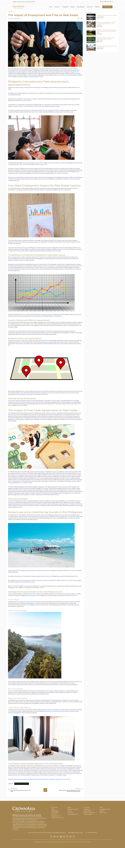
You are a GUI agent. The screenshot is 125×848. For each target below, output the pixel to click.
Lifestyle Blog (54, 810)
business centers (45, 342)
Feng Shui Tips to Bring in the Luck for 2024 (20, 791)
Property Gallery (88, 814)
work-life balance (21, 394)
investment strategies (75, 73)
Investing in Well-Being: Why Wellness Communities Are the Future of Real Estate (106, 31)
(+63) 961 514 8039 (30, 1)
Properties (65, 6)
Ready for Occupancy (89, 812)
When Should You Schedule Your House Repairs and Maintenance (69, 791)
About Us (57, 6)
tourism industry (31, 595)
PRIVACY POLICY (71, 842)
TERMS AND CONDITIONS (84, 842)
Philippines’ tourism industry (26, 601)
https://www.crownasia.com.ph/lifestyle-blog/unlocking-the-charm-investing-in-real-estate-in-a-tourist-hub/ (42, 779)
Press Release (55, 812)
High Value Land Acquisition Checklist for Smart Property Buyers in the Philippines (106, 24)
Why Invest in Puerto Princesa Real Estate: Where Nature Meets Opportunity (105, 39)
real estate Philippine (33, 76)
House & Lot (87, 809)
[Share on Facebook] (78, 18)
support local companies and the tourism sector (57, 711)
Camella (70, 810)
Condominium (87, 810)
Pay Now (97, 6)
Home (50, 6)
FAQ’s (52, 809)
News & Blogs (80, 6)
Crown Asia (70, 812)
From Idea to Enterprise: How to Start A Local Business (106, 16)
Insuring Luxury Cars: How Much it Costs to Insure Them (106, 46)
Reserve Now (107, 6)
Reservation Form (56, 816)
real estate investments (47, 314)
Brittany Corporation (73, 809)
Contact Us (90, 6)
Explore (72, 6)
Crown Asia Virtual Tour (57, 817)
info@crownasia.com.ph (18, 1)
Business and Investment (21, 783)
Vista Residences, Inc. (73, 814)
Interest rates (46, 267)
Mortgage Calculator (105, 809)
